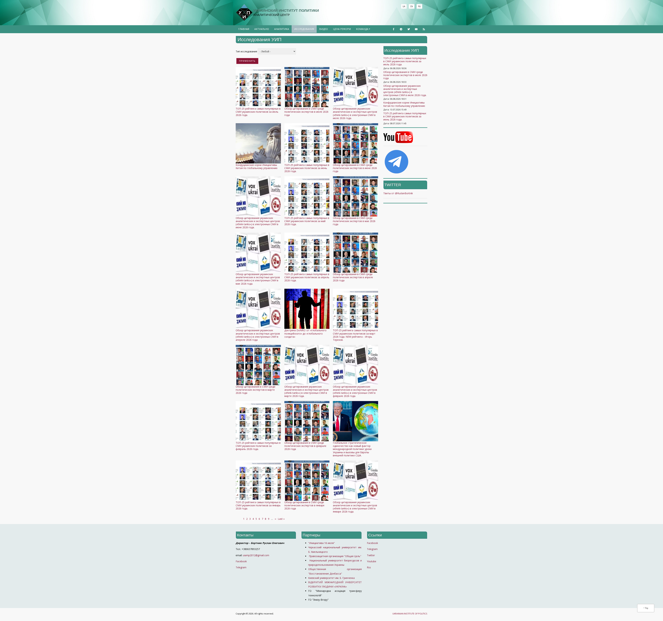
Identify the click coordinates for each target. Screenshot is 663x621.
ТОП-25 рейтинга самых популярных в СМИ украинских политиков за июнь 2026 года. (306, 168)
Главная (243, 29)
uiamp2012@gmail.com (256, 555)
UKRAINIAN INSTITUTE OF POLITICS (409, 613)
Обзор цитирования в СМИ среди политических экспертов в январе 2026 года (304, 505)
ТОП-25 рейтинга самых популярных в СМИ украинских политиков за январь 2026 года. (258, 505)
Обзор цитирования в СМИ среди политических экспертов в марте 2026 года (255, 389)
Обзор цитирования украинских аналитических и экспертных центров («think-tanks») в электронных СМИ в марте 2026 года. (306, 391)
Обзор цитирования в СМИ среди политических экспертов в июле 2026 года (306, 111)
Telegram (241, 567)
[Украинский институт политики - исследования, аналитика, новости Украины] (244, 12)
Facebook (241, 561)
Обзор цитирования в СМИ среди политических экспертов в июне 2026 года (355, 168)
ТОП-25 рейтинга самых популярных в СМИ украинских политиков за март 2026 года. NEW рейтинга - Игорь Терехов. (355, 335)
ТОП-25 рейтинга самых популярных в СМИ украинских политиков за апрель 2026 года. (306, 277)
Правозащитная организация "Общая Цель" (334, 556)
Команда (363, 30)
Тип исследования (246, 51)
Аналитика (281, 29)
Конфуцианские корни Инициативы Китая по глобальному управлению (256, 166)
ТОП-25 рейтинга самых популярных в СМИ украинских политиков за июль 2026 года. (258, 111)
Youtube (371, 561)
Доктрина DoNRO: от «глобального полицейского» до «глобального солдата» (305, 333)
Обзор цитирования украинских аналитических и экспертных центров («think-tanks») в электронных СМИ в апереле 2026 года (258, 335)
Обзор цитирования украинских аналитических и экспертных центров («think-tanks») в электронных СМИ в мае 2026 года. (258, 278)
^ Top (645, 608)
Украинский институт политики (286, 10)
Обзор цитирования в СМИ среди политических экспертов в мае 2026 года (354, 221)
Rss (369, 567)
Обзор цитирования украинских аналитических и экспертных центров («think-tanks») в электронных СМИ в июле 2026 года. (355, 113)
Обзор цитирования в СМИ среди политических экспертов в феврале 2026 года (305, 446)
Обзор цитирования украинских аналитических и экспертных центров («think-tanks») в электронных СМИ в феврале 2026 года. (355, 391)
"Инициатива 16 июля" (321, 543)
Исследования (304, 29)
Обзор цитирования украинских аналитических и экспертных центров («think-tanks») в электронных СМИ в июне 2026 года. (258, 222)
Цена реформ (342, 29)
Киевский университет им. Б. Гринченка (331, 578)
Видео (323, 29)
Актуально (261, 29)
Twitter (371, 555)
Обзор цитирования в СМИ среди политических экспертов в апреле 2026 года (353, 277)
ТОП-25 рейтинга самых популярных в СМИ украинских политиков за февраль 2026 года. (258, 446)
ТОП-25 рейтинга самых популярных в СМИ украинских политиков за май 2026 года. (306, 221)
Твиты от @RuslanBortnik (398, 193)
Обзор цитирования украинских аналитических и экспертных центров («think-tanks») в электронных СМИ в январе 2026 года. (355, 507)
